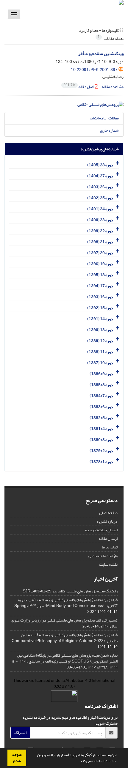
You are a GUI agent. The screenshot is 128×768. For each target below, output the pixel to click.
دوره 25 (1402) (100, 198)
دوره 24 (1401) (100, 209)
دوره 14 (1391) (100, 319)
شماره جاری (109, 130)
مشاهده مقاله (113, 87)
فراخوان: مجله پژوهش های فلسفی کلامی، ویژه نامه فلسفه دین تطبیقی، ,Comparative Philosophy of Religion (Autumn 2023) (65, 638)
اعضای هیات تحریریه (101, 530)
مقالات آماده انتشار (104, 118)
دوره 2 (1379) (101, 451)
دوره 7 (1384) (101, 396)
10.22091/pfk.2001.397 (94, 70)
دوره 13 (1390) (100, 330)
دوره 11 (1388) (100, 352)
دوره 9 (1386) (101, 374)
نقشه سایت (108, 564)
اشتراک (20, 732)
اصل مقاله (79, 87)
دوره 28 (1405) (100, 165)
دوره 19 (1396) (100, 264)
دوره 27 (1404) (100, 176)
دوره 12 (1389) (100, 341)
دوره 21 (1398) (100, 242)
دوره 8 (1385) (101, 385)
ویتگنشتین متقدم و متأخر (101, 53)
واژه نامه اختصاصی (103, 556)
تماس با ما (110, 547)
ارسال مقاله (108, 538)
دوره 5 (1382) (101, 418)
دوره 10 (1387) (100, 363)
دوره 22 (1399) (100, 231)
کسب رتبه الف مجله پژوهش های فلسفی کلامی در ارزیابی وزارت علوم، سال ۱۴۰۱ (64, 623)
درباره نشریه (107, 521)
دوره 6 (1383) (101, 407)
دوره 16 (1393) (100, 297)
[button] (77, 762)
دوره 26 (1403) (100, 187)
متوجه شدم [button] (17, 757)
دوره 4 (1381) (101, 429)
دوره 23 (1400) (100, 220)
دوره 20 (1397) (100, 253)
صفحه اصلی (108, 513)
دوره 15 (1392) (100, 308)
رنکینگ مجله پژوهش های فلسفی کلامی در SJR (70, 591)
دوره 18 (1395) (100, 275)
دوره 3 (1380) (101, 440)
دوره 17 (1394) (100, 286)
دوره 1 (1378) (101, 462)
